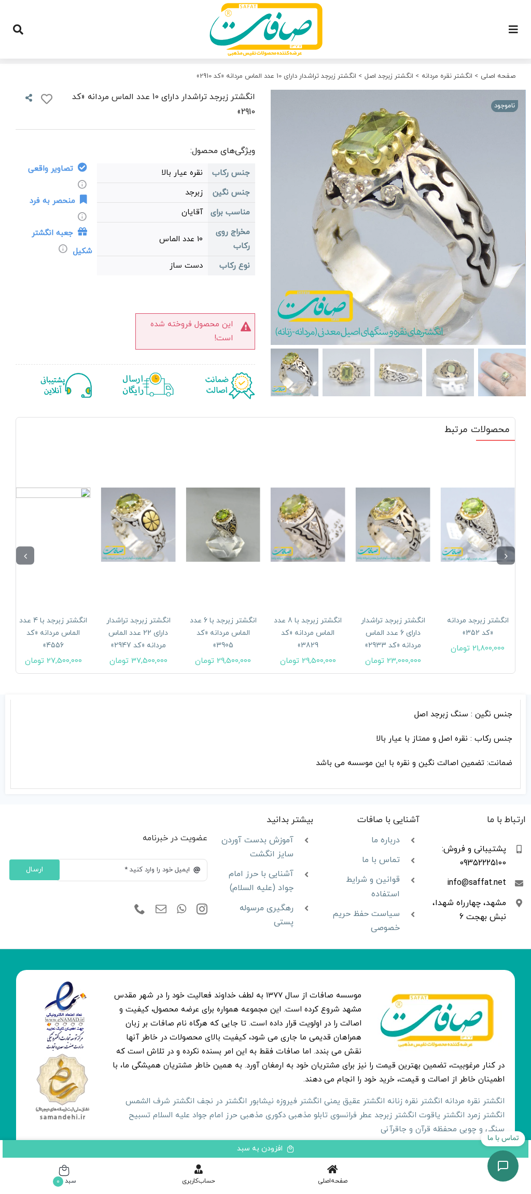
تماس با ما (381, 860)
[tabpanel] (265, 744)
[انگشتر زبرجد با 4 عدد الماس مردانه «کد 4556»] (53, 524)
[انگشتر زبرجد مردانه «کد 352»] (477, 524)
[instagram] (202, 909)
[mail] (161, 909)
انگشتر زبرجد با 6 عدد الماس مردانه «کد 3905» (223, 633)
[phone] (139, 909)
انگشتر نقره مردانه (475, 1101)
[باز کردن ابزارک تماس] (503, 1166)
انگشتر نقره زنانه (414, 1101)
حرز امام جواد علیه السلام (195, 1115)
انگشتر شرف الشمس (159, 1101)
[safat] (266, 6)
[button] (506, 556)
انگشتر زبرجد (395, 1115)
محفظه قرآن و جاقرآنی (419, 1129)
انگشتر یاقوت (442, 1115)
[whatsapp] (181, 909)
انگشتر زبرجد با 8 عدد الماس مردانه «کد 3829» (308, 633)
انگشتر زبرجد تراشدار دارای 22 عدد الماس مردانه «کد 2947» (138, 633)
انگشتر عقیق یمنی (354, 1101)
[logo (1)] (62, 1055)
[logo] (65, 984)
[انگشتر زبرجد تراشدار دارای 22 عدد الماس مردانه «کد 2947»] (138, 524)
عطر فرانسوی (351, 1115)
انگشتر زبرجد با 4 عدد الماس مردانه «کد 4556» (53, 633)
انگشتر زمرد (486, 1115)
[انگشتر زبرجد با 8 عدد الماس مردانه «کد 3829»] (308, 524)
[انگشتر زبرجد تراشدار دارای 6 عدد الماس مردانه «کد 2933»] (393, 524)
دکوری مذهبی (263, 1115)
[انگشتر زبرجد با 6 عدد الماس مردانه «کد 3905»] (223, 524)
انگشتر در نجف (222, 1101)
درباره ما (385, 840)
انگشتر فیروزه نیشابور (285, 1101)
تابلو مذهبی (308, 1115)
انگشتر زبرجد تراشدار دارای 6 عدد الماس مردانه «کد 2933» (393, 633)
